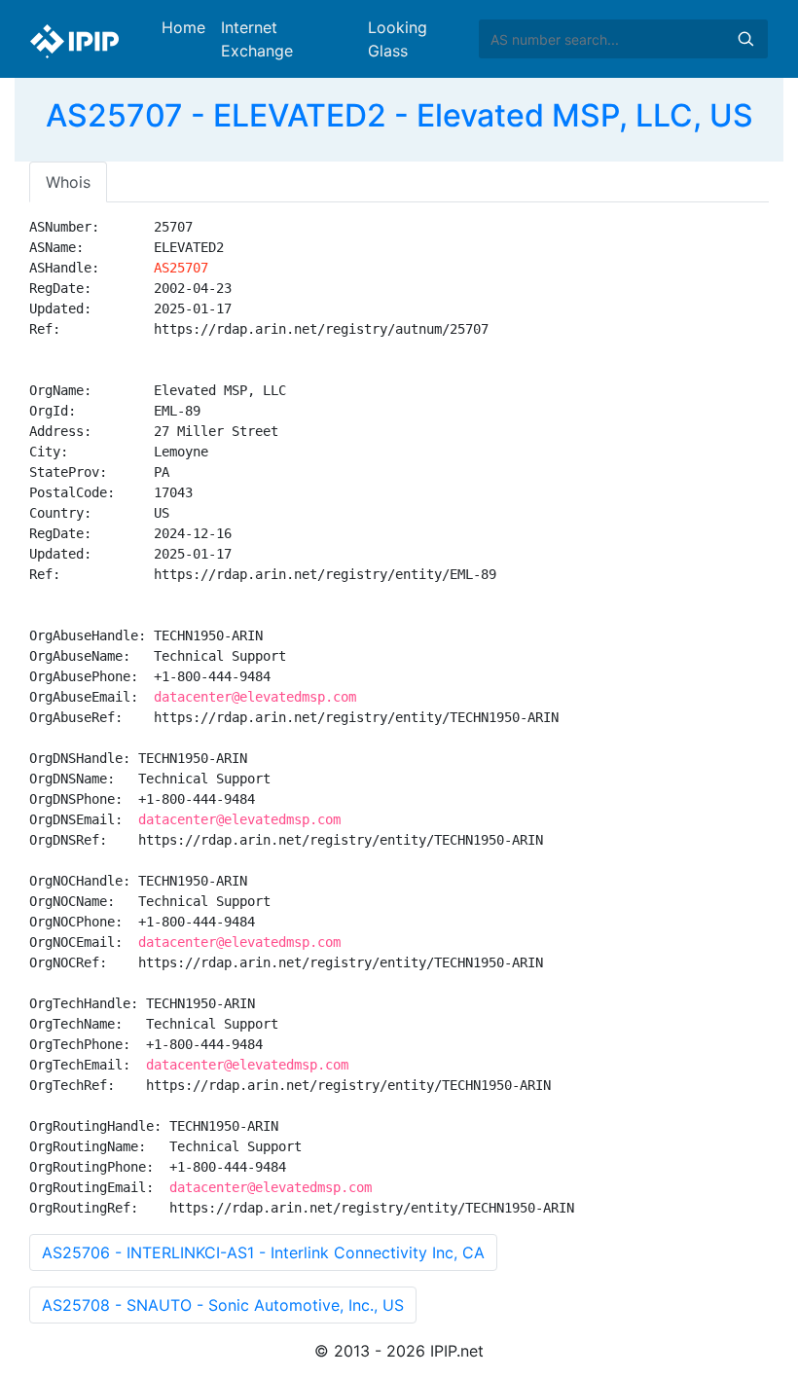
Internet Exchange (257, 39)
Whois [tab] (68, 182)
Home (183, 27)
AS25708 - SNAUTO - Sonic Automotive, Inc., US (223, 1305)
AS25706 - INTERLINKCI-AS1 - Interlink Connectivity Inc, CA (263, 1252)
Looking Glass (397, 39)
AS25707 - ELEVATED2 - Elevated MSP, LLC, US (399, 115)
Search (745, 39)
